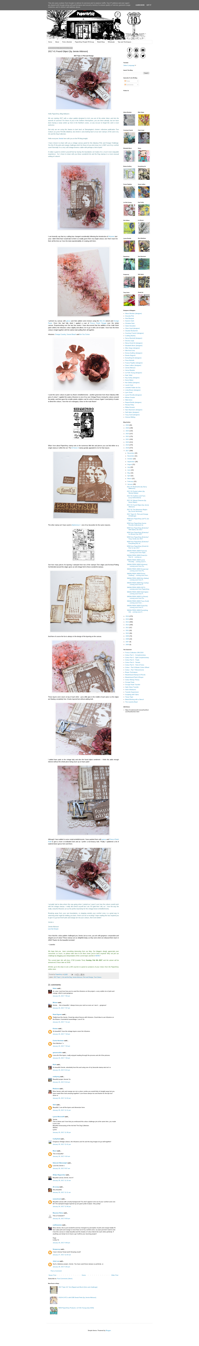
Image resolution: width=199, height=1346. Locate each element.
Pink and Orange (88, 977)
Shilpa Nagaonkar (59, 1175)
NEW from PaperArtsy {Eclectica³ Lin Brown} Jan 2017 (138, 533)
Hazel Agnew (57, 1014)
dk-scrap (56, 1187)
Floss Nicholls (129, 360)
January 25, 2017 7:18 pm (61, 1034)
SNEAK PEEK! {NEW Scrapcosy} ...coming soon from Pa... (137, 570)
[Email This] (76, 975)
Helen (55, 988)
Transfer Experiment (132, 692)
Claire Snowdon (130, 326)
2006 (127, 644)
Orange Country (60, 334)
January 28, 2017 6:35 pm (61, 1267)
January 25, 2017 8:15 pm (61, 1070)
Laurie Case (129, 385)
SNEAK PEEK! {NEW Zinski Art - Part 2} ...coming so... (137, 556)
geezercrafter (57, 1052)
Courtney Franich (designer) (134, 333)
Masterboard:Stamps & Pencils (135, 675)
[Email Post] (71, 974)
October (130, 459)
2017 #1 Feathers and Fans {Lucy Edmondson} (136, 496)
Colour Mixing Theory (132, 680)
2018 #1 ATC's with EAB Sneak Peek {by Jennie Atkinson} (77, 1297)
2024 (127, 431)
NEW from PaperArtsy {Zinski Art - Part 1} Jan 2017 (138, 547)
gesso (68, 321)
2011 (127, 630)
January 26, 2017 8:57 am (61, 1168)
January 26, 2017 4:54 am (61, 1156)
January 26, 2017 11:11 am (62, 1192)
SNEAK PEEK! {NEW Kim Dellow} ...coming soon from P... (138, 579)
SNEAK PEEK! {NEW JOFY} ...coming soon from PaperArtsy (138, 588)
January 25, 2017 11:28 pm (62, 1132)
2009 (127, 636)
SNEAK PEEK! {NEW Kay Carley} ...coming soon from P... (138, 583)
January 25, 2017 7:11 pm (61, 1022)
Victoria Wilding (130, 417)
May (129, 473)
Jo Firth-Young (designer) (133, 373)
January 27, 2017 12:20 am (62, 1255)
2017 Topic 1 (57, 977)
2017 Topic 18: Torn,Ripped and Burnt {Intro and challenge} (77, 1287)
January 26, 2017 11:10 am (62, 1180)
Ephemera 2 (76, 525)
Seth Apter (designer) (132, 412)
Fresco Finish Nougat (98, 323)
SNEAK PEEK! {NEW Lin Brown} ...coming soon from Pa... (137, 597)
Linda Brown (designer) (133, 390)
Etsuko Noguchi (130, 355)
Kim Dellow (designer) (132, 382)
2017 (127, 450)
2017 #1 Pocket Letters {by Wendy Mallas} (136, 492)
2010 (127, 633)
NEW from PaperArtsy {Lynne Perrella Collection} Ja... (136, 524)
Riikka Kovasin (130, 407)
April (129, 476)
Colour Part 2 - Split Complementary (137, 657)
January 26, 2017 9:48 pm (61, 1242)
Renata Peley (129, 405)
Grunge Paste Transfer (132, 684)
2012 (127, 627)
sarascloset (57, 1199)
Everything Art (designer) (133, 358)
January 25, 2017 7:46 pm (61, 1058)
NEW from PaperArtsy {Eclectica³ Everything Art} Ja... (138, 542)
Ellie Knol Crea (130, 350)
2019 (127, 445)
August (129, 464)
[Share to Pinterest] (84, 975)
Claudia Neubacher (131, 330)
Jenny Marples (130, 370)
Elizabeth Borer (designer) (133, 345)
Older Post (114, 1275)
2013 (127, 625)
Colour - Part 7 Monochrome (134, 670)
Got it (149, 5)
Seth (54, 1104)
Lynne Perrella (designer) (133, 395)
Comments (129, 84)
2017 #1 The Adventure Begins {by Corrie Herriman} (137, 510)
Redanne (56, 1088)
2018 (127, 448)
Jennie (61, 138)
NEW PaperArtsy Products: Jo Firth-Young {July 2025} (76, 1308)
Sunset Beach (71, 334)
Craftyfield (56, 1139)
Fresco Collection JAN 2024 (134, 652)
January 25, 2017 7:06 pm (61, 996)
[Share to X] (80, 975)
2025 (127, 428)
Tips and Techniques (124, 42)
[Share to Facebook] (82, 975)
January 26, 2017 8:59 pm (61, 1218)
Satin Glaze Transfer (132, 687)
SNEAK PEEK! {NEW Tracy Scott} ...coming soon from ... (138, 602)
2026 (127, 425)
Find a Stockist (67, 42)
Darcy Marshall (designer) (133, 338)
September (131, 461)
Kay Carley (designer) (132, 377)
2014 (127, 622)
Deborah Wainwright (60, 1163)
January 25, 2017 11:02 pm (62, 1098)
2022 (127, 436)
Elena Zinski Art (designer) (134, 343)
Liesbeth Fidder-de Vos (132, 387)
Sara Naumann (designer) (133, 410)
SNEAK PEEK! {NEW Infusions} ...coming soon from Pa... (137, 565)
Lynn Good (128, 392)
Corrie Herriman (58, 1040)
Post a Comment (56, 1271)
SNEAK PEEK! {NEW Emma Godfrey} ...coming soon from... (138, 574)
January (130, 484)
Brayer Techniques (131, 672)
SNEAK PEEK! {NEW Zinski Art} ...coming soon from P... (137, 606)
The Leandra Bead (131, 702)
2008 (127, 639)
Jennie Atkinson (77, 977)
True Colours (97, 977)
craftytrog (56, 1076)
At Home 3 (75, 448)
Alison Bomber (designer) (133, 313)
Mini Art (102, 321)
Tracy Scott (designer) (132, 415)
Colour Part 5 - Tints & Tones (134, 665)
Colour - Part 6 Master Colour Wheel (137, 667)
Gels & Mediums (130, 689)
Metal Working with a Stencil (134, 699)
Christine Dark (130, 323)
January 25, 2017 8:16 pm (61, 1082)
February (130, 481)
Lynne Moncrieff (58, 1116)
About (57, 42)
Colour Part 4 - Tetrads (132, 662)
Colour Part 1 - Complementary (135, 655)
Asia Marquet (129, 318)
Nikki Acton (128, 400)
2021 (127, 439)
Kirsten (55, 1028)
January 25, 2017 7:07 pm (61, 1008)
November (131, 456)
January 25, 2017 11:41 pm (62, 1144)
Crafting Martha (130, 335)
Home (50, 42)
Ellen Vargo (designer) (132, 348)
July (128, 467)
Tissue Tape (129, 697)
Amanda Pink (129, 316)
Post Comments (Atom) (64, 1278)
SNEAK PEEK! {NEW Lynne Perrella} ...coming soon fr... (137, 560)
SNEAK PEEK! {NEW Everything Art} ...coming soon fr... (137, 611)
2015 (127, 619)
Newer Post (52, 1275)
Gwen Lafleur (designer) (133, 365)
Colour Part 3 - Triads (132, 660)
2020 (127, 442)
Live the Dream (53, 929)
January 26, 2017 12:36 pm (62, 1206)
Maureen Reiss (58, 1213)
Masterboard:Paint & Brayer (134, 677)
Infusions (111, 236)
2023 (127, 433)
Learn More (140, 5)
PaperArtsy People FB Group (84, 42)
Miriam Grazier (130, 397)
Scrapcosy (56, 1249)
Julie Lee (56, 1261)
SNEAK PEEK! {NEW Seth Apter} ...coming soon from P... (137, 593)
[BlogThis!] (78, 975)
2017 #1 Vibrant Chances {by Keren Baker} (136, 501)
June (129, 470)
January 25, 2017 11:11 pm (62, 1110)
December (131, 453)
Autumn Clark (129, 321)
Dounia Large (129, 340)
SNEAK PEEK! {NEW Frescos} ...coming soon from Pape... (137, 551)
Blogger (108, 1330)
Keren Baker (129, 380)
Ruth (54, 1064)
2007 (127, 642)
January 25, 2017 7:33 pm (61, 1046)
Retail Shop (101, 42)
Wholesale (111, 42)
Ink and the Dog (67, 977)
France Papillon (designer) (134, 363)
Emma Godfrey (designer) (133, 353)
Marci (55, 1151)
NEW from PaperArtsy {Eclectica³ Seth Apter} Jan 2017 (138, 528)
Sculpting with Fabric (132, 694)
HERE (97, 956)
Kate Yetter (128, 375)
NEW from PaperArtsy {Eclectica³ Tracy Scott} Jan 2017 (138, 538)
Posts (128, 81)
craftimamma (57, 1225)
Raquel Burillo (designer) (133, 402)
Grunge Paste (129, 682)
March (129, 478)
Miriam (55, 1002)
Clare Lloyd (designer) (132, 328)
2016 (127, 616)
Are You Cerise (84, 334)
